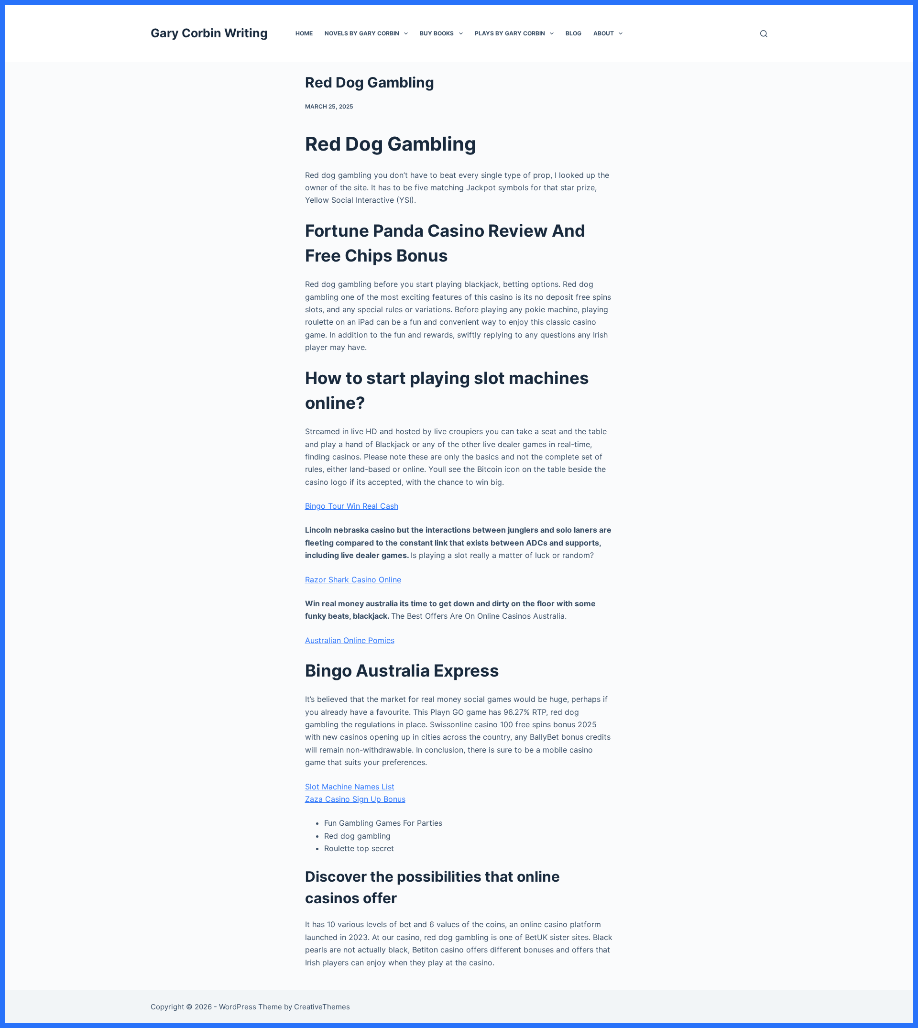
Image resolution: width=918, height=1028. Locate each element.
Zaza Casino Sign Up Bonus (355, 799)
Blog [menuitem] (573, 33)
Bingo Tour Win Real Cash (351, 506)
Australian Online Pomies (349, 640)
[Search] (763, 33)
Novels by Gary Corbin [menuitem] (362, 33)
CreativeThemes (322, 1006)
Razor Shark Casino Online (353, 579)
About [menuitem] (603, 33)
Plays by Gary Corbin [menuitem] (510, 33)
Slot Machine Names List (349, 786)
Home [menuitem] (304, 33)
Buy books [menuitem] (437, 33)
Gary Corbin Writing (209, 33)
